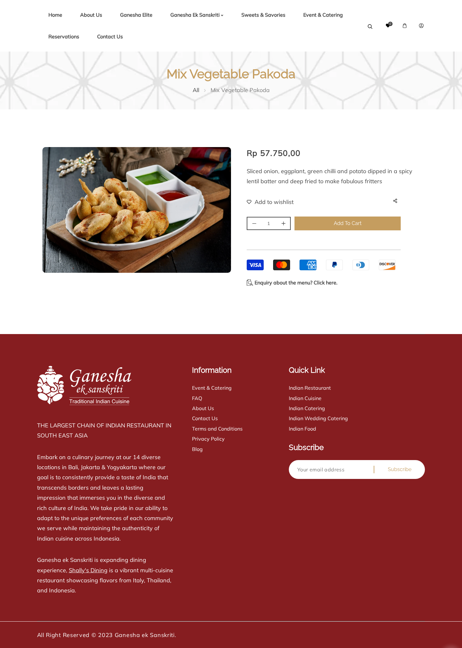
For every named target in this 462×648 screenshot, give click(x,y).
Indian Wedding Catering (318, 418)
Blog (197, 449)
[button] (404, 25)
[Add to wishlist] (266, 201)
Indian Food (302, 429)
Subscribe (399, 469)
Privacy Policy (208, 439)
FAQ (197, 398)
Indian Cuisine (305, 398)
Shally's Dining (88, 570)
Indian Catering (307, 408)
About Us (203, 408)
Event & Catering (212, 388)
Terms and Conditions (217, 429)
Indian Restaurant (310, 388)
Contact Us (205, 418)
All (196, 90)
